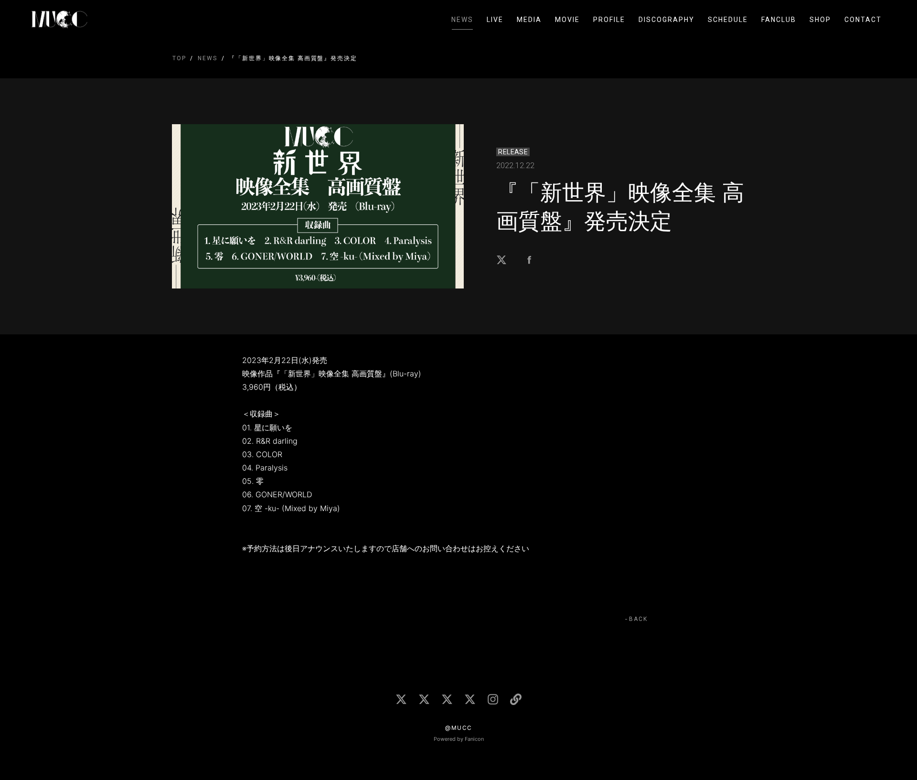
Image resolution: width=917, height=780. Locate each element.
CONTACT (863, 19)
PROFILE (609, 19)
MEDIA (529, 19)
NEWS (462, 19)
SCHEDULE (728, 19)
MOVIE (567, 19)
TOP (179, 58)
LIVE (495, 19)
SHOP (820, 19)
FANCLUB (778, 19)
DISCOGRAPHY (666, 19)
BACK (638, 619)
